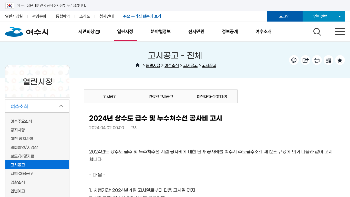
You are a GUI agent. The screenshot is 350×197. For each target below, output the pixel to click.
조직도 (84, 16)
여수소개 (263, 31)
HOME (137, 65)
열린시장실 (14, 16)
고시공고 (190, 65)
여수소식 (171, 65)
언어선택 (320, 16)
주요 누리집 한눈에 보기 (142, 16)
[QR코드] (328, 60)
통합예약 (63, 16)
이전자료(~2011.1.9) (212, 96)
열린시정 (125, 31)
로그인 (284, 16)
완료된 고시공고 (161, 96)
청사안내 (106, 16)
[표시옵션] (294, 60)
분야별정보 (161, 31)
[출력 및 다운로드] (317, 60)
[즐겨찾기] (340, 60)
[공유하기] (305, 60)
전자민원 (196, 31)
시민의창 (82, 35)
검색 (316, 30)
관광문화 (39, 16)
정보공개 (230, 31)
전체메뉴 (335, 30)
